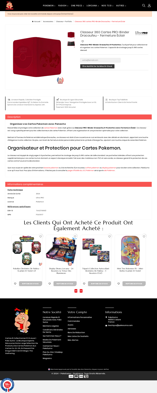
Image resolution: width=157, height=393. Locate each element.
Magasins (47, 358)
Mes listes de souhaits (78, 336)
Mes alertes (73, 340)
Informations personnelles (80, 317)
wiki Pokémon (109, 170)
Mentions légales (51, 326)
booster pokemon (51, 168)
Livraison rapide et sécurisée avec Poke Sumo (52, 319)
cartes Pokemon (50, 128)
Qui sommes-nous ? (52, 336)
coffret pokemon (92, 168)
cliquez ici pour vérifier (100, 369)
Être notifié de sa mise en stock (97, 66)
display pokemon (109, 168)
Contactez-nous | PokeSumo (51, 347)
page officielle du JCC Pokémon (81, 170)
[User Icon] (149, 5)
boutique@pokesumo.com (120, 325)
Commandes (74, 321)
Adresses (72, 328)
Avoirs (70, 325)
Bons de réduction (76, 332)
